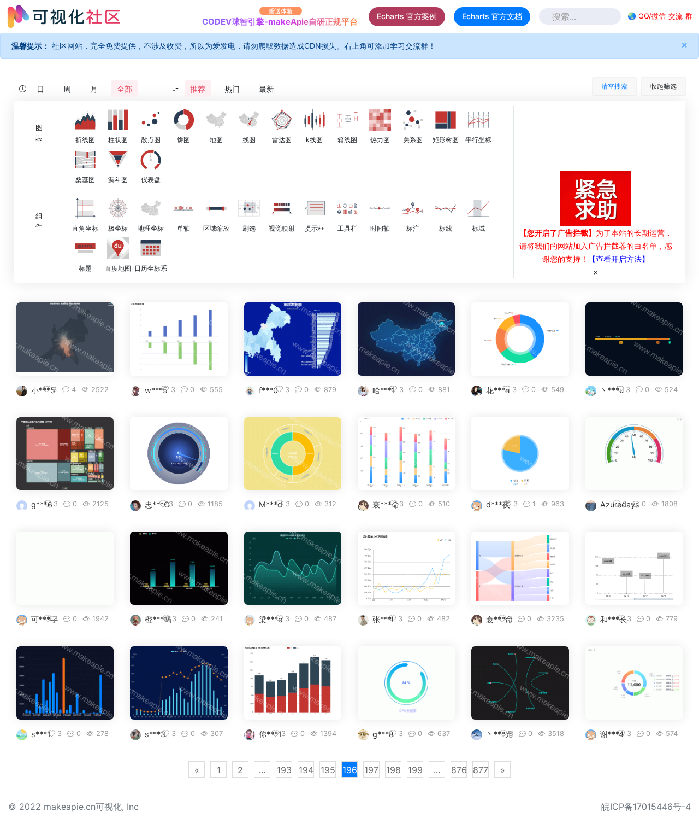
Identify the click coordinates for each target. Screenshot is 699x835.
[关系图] (413, 120)
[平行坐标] (478, 120)
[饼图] (183, 120)
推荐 (197, 89)
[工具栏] (347, 208)
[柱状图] (118, 120)
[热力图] (380, 120)
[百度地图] (118, 248)
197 (371, 769)
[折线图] (85, 120)
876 (459, 769)
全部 (124, 89)
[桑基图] (85, 160)
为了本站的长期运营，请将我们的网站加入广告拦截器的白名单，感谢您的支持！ (595, 246)
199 (415, 769)
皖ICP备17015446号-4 (646, 806)
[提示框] (314, 208)
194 (306, 769)
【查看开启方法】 (618, 259)
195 (328, 769)
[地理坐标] (151, 208)
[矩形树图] (446, 120)
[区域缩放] (216, 208)
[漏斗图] (118, 160)
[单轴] (183, 208)
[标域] (478, 208)
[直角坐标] (85, 208)
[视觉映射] (282, 208)
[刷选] (249, 208)
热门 (232, 89)
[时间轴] (380, 208)
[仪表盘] (151, 160)
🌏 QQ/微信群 (659, 16)
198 (393, 769)
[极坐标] (118, 208)
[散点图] (151, 120)
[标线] (446, 208)
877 (480, 769)
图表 (39, 133)
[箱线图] (347, 120)
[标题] (85, 248)
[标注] (413, 208)
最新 (266, 89)
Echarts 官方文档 (492, 16)
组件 (39, 221)
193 (284, 769)
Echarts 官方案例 (407, 16)
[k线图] (314, 120)
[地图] (216, 120)
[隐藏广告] (595, 271)
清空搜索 (614, 86)
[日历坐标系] (151, 248)
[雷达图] (282, 120)
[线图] (249, 120)
